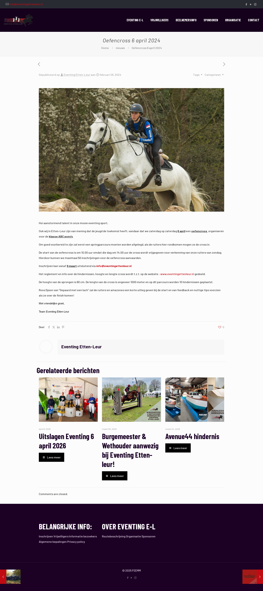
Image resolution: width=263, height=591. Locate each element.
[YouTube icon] (250, 4)
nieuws (120, 48)
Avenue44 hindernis (192, 436)
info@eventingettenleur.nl (26, 4)
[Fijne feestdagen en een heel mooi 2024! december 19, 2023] (10, 577)
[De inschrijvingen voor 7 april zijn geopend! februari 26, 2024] (252, 577)
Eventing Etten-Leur (77, 74)
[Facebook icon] (246, 4)
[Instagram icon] (255, 4)
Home (105, 48)
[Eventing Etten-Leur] (18, 20)
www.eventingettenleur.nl (177, 274)
